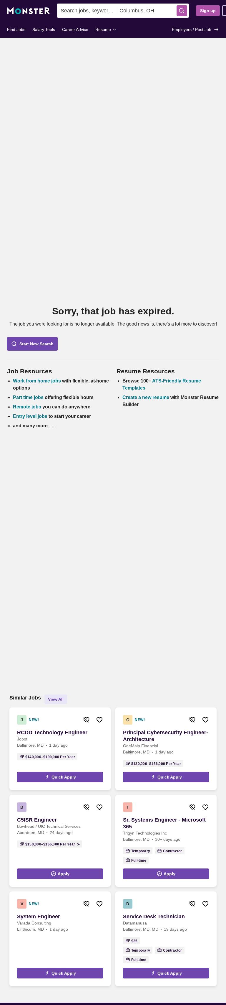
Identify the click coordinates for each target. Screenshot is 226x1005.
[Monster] (28, 10)
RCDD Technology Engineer (52, 732)
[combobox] (86, 11)
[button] (182, 10)
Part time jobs (28, 397)
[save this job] (99, 720)
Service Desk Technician (154, 916)
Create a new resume (146, 397)
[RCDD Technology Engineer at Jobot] (60, 748)
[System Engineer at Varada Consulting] (60, 939)
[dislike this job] (86, 720)
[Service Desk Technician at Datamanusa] (166, 939)
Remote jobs (27, 406)
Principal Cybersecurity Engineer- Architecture (165, 736)
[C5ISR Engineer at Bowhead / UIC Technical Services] (60, 840)
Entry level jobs (30, 416)
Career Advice (75, 29)
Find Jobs (16, 29)
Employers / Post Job (191, 29)
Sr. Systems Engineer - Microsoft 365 (164, 823)
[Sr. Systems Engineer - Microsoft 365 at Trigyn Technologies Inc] (166, 840)
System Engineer (38, 916)
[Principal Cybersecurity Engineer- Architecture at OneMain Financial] (166, 748)
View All (56, 699)
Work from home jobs (37, 380)
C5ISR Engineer (37, 820)
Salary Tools (43, 29)
